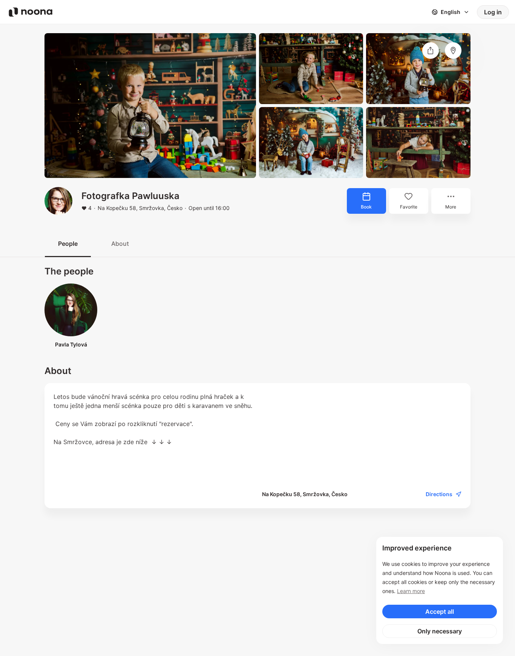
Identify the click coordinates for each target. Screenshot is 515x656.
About (120, 243)
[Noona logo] (30, 12)
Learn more (411, 591)
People (68, 243)
